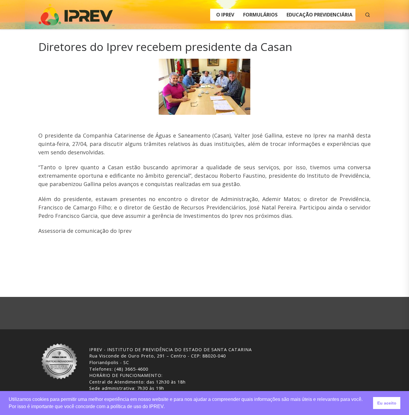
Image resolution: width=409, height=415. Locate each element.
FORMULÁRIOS (260, 14)
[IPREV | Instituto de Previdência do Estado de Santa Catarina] (75, 13)
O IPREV (225, 14)
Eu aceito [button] (386, 403)
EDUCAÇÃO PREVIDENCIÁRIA (319, 14)
